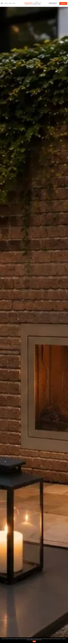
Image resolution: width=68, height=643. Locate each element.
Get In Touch (63, 3)
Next (65, 287)
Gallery (10, 3)
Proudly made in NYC (53, 3)
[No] (66, 640)
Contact (13, 3)
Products (6, 3)
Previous (2, 287)
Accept (34, 641)
